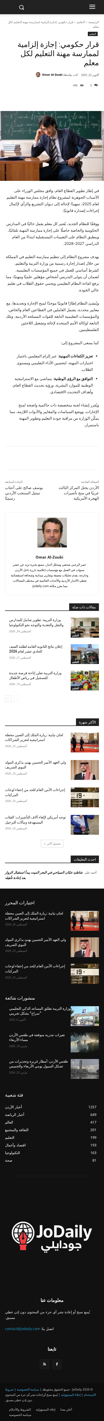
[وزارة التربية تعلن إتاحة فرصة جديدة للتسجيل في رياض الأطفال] (85, 680)
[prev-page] (16, 699)
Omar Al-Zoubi (52, 74)
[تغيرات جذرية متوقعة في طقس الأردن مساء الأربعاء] (85, 1042)
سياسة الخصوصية (28, 1389)
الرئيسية (93, 22)
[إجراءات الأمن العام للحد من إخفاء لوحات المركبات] (85, 797)
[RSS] (44, 1364)
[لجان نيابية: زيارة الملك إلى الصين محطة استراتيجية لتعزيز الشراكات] (85, 742)
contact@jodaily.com (22, 1328)
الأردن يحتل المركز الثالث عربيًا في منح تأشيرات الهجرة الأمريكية (79, 493)
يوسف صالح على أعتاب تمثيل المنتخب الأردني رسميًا (24, 493)
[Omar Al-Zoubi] (39, 74)
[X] (66, 98)
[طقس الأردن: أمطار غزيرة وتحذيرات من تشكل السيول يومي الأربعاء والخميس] (85, 1069)
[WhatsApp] (43, 98)
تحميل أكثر (54, 843)
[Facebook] (78, 98)
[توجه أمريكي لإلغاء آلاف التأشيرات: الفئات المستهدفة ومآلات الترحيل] (85, 825)
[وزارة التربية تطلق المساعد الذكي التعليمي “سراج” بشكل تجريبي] (85, 1016)
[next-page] (8, 699)
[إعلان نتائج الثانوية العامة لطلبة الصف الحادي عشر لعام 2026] (85, 654)
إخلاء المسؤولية (71, 1395)
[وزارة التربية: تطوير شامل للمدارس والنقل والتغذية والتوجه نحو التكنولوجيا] (85, 627)
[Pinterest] (55, 98)
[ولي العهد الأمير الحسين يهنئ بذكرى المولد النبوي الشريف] (85, 770)
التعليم (81, 22)
